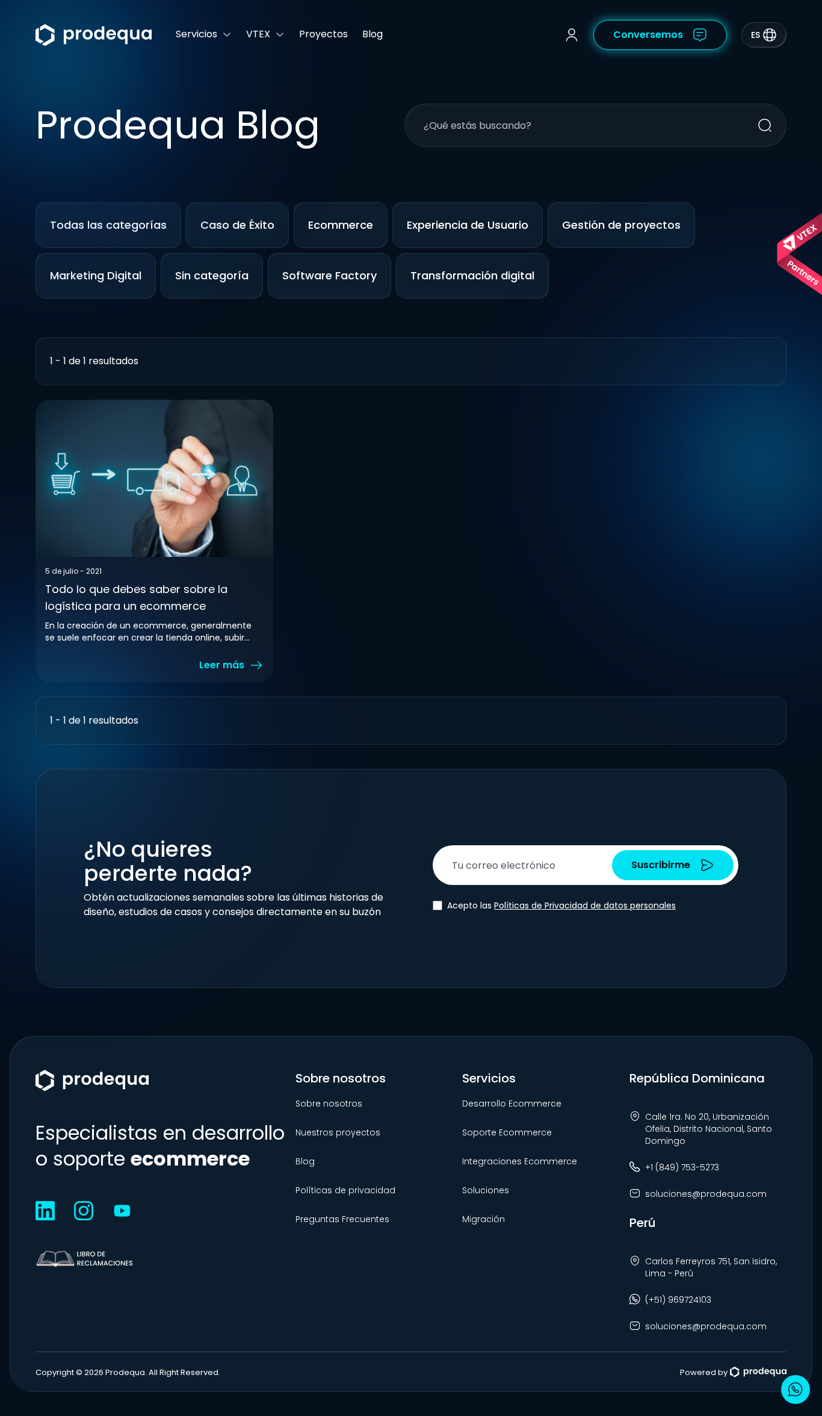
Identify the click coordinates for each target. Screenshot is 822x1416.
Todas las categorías (108, 224)
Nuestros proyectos (337, 1132)
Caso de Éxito (237, 224)
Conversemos (648, 35)
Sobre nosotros (328, 1104)
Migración (483, 1219)
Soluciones (485, 1190)
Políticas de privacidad (345, 1190)
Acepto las (561, 905)
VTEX (258, 34)
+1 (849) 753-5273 (682, 1167)
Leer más (221, 665)
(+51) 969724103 (678, 1300)
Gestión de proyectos (621, 224)
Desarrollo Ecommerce (511, 1104)
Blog (372, 34)
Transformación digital (472, 275)
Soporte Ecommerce (507, 1132)
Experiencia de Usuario (467, 224)
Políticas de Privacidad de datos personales (585, 905)
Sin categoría (212, 275)
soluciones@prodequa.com (706, 1194)
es (755, 35)
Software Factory (329, 275)
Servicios (196, 34)
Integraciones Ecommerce (519, 1161)
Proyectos (323, 34)
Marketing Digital (95, 275)
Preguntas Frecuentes (342, 1219)
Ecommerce (340, 224)
